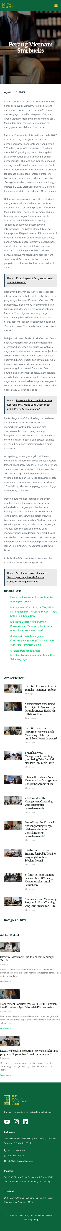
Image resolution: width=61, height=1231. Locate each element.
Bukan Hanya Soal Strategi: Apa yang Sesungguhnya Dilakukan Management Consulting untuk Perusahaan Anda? (39, 829)
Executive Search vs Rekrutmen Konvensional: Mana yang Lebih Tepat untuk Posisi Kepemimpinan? (41, 733)
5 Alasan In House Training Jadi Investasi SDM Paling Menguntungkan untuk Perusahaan (39, 880)
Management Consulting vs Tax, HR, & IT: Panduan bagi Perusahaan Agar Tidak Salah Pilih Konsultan (40, 709)
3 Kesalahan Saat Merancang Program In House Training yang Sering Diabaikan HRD (40, 902)
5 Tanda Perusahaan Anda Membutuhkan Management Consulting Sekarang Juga (41, 780)
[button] (55, 5)
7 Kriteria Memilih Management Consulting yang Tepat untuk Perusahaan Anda (38, 803)
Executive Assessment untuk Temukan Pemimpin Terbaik (40, 687)
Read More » (5, 981)
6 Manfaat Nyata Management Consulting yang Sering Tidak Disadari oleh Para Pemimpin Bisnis (39, 758)
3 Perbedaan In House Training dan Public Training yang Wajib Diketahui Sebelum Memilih (40, 855)
